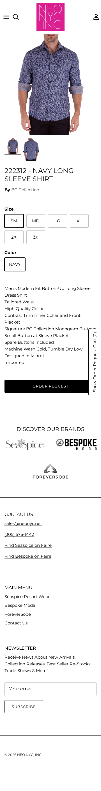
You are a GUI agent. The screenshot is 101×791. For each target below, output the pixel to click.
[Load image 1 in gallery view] (50, 84)
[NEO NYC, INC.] (50, 17)
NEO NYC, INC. (29, 755)
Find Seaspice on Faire (28, 545)
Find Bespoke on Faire (27, 556)
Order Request (51, 386)
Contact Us (15, 623)
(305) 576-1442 (19, 534)
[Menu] (6, 17)
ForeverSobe (17, 614)
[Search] (18, 17)
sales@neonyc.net (23, 523)
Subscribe (24, 706)
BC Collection (25, 189)
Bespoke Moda (19, 605)
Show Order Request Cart (94, 362)
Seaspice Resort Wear (27, 596)
